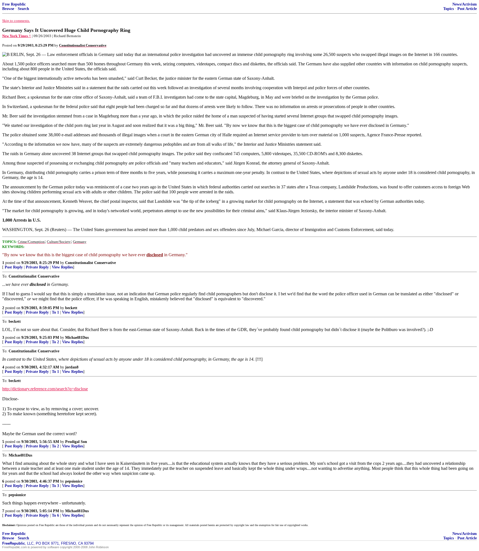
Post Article (467, 9)
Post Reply (14, 267)
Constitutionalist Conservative (90, 263)
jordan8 (71, 367)
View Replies (62, 267)
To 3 (55, 486)
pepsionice (73, 481)
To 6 (55, 515)
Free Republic (14, 4)
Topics (448, 9)
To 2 (55, 342)
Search (23, 9)
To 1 (55, 312)
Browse (8, 9)
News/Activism (464, 4)
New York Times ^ (16, 36)
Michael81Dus (77, 337)
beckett (71, 308)
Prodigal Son (76, 442)
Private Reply (37, 267)
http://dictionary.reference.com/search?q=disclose (45, 388)
